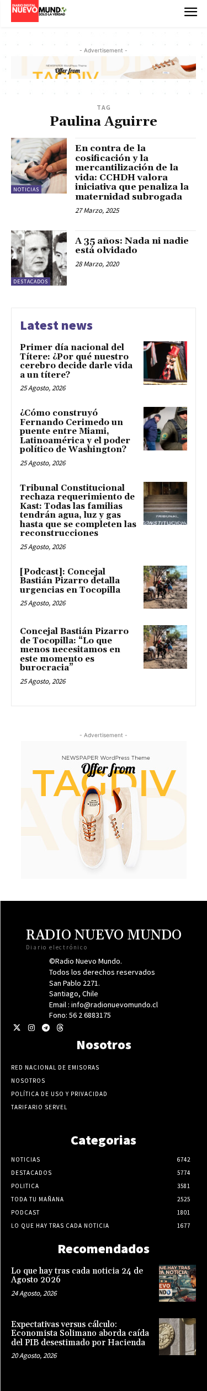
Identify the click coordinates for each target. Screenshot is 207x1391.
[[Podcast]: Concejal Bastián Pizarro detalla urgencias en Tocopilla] (165, 587)
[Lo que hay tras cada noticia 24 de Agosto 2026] (177, 1283)
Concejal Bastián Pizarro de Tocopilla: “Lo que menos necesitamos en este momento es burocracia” (74, 649)
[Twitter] (17, 1028)
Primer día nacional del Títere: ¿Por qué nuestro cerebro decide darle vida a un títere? (76, 361)
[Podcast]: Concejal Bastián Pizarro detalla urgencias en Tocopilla (70, 581)
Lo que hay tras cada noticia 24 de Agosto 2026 (77, 1276)
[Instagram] (31, 1028)
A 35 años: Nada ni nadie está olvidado (132, 245)
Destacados (30, 281)
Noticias (26, 189)
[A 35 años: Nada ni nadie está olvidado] (39, 258)
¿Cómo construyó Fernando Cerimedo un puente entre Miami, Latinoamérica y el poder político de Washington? (75, 431)
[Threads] (60, 1028)
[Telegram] (45, 1028)
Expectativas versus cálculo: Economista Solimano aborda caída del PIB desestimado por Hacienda (80, 1333)
